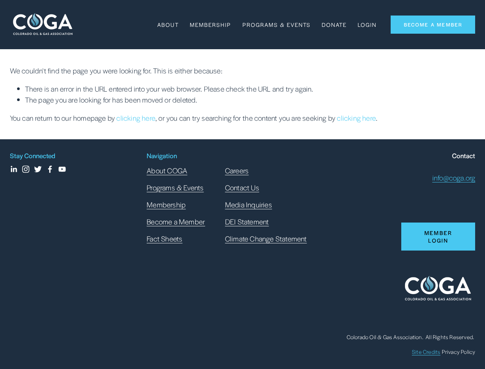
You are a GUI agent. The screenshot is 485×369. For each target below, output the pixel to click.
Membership (210, 24)
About (168, 24)
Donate (334, 24)
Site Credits (426, 351)
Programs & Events (276, 24)
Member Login (438, 236)
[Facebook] (50, 169)
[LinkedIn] (13, 169)
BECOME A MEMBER (433, 24)
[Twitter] (38, 169)
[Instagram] (26, 169)
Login (367, 24)
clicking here (135, 118)
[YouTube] (62, 169)
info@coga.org (454, 178)
